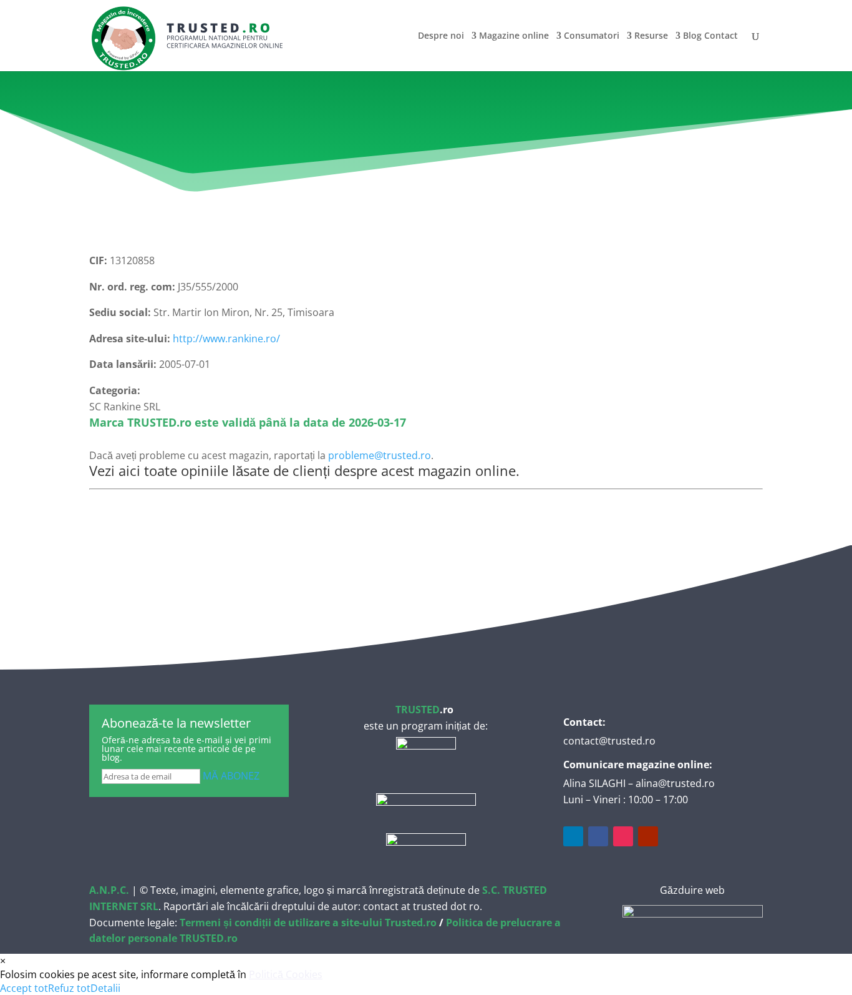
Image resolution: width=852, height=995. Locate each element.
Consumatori (591, 36)
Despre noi (441, 36)
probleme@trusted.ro (379, 455)
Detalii (105, 988)
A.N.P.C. (109, 890)
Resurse (651, 36)
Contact (721, 36)
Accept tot (24, 988)
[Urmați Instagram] (623, 836)
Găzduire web (692, 890)
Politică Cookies (285, 974)
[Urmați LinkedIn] (573, 836)
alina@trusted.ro (675, 783)
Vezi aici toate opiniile (158, 470)
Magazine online (514, 36)
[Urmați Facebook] (598, 836)
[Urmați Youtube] (648, 836)
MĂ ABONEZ (231, 776)
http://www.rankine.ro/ (226, 338)
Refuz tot (69, 988)
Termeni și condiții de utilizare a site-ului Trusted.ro (308, 922)
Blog (692, 36)
